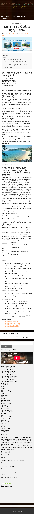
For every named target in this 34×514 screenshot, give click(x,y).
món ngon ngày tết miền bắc (9, 369)
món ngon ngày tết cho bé (8, 378)
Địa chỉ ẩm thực (5, 400)
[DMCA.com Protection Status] (6, 483)
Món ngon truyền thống (7, 412)
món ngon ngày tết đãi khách (9, 376)
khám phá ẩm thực (6, 403)
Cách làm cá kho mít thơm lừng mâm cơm (12, 460)
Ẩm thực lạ (4, 388)
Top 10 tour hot (14, 16)
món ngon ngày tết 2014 (7, 379)
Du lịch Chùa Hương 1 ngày (12, 323)
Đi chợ (3, 398)
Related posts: (9, 67)
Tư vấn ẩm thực (5, 428)
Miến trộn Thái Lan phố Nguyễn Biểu (11, 472)
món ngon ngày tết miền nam (9, 374)
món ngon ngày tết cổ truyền (9, 381)
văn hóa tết (4, 432)
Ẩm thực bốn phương (7, 387)
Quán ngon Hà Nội (6, 418)
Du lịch (7, 16)
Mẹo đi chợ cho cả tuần (7, 466)
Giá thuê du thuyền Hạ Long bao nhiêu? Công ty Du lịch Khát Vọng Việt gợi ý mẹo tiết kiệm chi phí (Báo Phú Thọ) (16, 440)
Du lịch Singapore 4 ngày (12, 326)
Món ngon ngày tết (6, 410)
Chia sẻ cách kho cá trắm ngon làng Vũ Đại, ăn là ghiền (16, 446)
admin (3, 35)
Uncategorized (5, 430)
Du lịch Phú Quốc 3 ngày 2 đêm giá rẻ (13, 59)
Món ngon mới (5, 408)
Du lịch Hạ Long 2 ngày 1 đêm (13, 325)
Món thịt (3, 413)
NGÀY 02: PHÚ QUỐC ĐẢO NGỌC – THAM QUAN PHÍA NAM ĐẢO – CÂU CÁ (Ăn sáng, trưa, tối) (17, 63)
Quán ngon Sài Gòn (6, 422)
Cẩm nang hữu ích (6, 392)
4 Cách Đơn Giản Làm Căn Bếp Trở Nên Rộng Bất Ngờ (16, 437)
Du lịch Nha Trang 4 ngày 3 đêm (23, 337)
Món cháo (3, 405)
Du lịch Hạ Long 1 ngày (11, 321)
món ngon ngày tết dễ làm (8, 371)
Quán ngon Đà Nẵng (6, 417)
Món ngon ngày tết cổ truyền (9, 478)
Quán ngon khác (5, 420)
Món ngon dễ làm (5, 407)
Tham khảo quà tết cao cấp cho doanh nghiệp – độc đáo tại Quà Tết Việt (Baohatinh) (16, 448)
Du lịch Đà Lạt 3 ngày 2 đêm (10, 333)
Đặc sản (3, 397)
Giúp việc (3, 402)
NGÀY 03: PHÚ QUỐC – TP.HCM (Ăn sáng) (15, 66)
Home (2, 16)
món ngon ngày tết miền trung (9, 373)
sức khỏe (3, 423)
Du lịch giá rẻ (4, 395)
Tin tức (3, 425)
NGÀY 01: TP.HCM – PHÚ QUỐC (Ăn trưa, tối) (16, 61)
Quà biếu (3, 415)
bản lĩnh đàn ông (5, 390)
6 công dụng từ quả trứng (8, 455)
